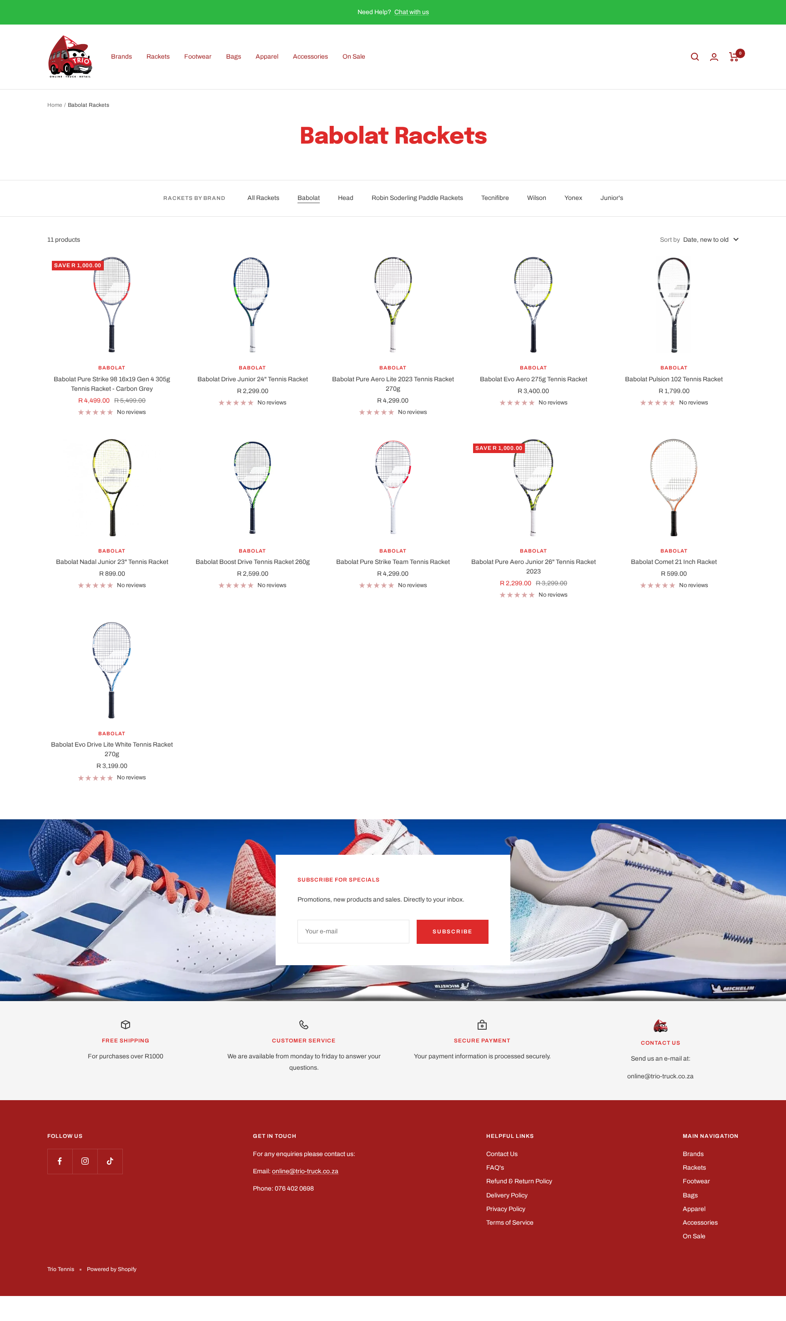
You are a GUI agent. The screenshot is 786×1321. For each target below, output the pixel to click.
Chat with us (411, 12)
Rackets (158, 56)
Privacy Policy (505, 1209)
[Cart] (734, 56)
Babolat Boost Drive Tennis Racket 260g (253, 561)
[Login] (714, 57)
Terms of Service (510, 1222)
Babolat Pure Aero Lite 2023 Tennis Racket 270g (393, 384)
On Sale (354, 56)
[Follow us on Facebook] (59, 1161)
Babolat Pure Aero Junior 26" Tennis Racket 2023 (533, 566)
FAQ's (495, 1167)
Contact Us (502, 1154)
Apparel (267, 56)
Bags (233, 56)
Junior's (611, 197)
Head (345, 197)
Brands (121, 56)
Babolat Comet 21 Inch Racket (674, 561)
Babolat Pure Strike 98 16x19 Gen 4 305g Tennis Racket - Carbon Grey (112, 384)
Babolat (308, 197)
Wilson (536, 197)
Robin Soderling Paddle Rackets (417, 197)
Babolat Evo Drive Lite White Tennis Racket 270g (112, 749)
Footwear (198, 56)
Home (54, 105)
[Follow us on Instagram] (84, 1161)
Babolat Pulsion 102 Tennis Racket (674, 379)
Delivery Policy (507, 1195)
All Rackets (263, 197)
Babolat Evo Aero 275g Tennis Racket (533, 379)
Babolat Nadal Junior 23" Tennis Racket (112, 561)
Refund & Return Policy (519, 1181)
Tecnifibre (495, 197)
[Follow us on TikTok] (109, 1161)
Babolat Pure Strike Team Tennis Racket (393, 561)
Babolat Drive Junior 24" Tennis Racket (252, 379)
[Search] (695, 57)
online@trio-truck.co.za (305, 1171)
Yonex (573, 197)
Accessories (310, 56)
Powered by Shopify (111, 1269)
